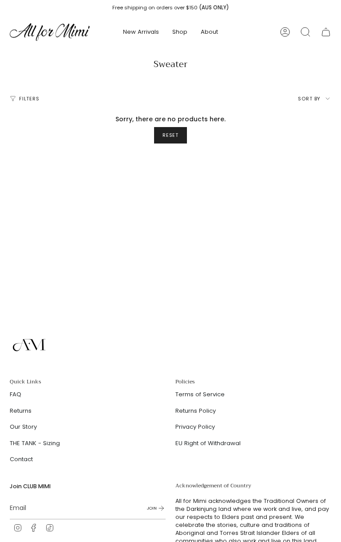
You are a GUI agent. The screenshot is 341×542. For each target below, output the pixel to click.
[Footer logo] (30, 345)
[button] (180, 32)
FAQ (15, 394)
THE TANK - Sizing (35, 443)
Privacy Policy (195, 426)
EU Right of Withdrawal (208, 443)
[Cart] (326, 32)
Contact (21, 459)
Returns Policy (195, 410)
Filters (29, 98)
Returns (21, 410)
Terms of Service (200, 394)
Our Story (23, 426)
